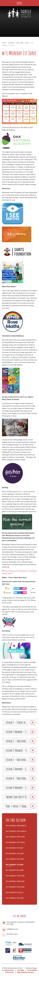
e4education (9, 970)
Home (4, 43)
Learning (11, 43)
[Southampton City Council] (25, 946)
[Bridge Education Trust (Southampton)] (10, 946)
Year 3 (27, 43)
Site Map (20, 970)
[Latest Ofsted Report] (7, 953)
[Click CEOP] (25, 953)
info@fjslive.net (12, 929)
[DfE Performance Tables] (19, 960)
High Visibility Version (25, 972)
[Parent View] (14, 953)
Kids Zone (19, 43)
